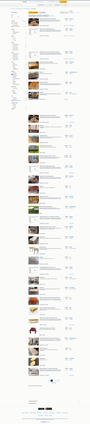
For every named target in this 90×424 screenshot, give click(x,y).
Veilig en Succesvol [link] (33, 412)
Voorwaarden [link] (36, 1)
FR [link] (67, 1)
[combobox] (29, 5)
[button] (53, 2)
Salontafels (39, 15)
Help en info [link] (31, 1)
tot (18, 16)
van (12, 16)
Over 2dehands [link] (40, 415)
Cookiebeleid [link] (58, 412)
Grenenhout (45, 15)
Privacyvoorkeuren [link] (65, 412)
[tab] (62, 13)
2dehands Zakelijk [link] (25, 412)
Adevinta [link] (46, 415)
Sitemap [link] (50, 415)
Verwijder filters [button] (52, 15)
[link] (25, 2)
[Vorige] (49, 381)
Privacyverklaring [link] (52, 412)
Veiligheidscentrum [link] (41, 1)
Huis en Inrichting (31, 15)
